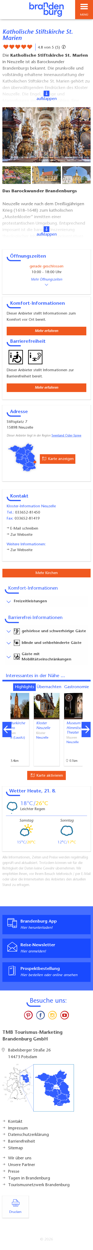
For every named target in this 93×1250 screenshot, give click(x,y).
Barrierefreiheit (21, 1141)
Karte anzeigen (60, 459)
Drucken (15, 1212)
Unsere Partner (21, 1165)
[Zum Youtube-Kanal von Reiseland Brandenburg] (64, 1016)
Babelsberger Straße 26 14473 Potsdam (29, 1053)
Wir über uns (19, 1158)
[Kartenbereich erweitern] (86, 690)
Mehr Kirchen (47, 573)
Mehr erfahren (46, 331)
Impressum (18, 1128)
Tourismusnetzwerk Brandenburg (39, 1185)
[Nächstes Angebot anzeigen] (86, 729)
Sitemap (15, 1148)
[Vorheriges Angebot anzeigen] (6, 729)
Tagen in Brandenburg (29, 1178)
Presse (13, 1172)
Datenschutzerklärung (28, 1135)
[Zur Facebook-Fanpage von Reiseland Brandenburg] (40, 1016)
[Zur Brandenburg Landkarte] (38, 1090)
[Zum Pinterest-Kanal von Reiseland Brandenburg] (28, 1016)
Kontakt (15, 1122)
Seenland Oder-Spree (66, 435)
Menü (84, 14)
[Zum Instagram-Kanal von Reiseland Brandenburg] (52, 1016)
